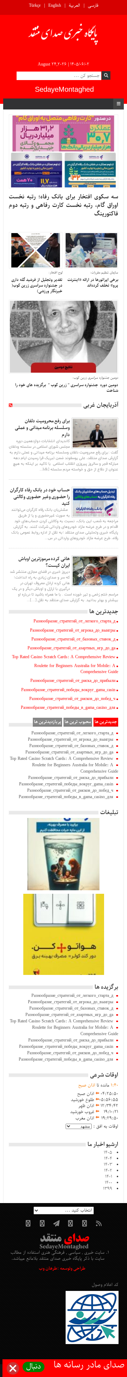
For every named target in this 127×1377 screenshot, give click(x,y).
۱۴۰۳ (108, 1165)
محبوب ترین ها (78, 722)
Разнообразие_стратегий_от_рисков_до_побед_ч (72, 699)
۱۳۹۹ (107, 1189)
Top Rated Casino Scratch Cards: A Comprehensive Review (63, 657)
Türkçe (35, 5)
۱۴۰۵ (108, 1153)
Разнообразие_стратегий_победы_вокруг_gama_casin (68, 690)
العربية (74, 5)
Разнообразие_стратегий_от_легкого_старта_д (74, 621)
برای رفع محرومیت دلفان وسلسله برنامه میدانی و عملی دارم (42, 428)
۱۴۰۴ (108, 1159)
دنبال (33, 1367)
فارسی (93, 5)
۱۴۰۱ (108, 1177)
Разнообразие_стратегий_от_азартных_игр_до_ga (71, 648)
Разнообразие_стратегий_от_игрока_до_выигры (72, 630)
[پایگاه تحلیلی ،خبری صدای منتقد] (63, 36)
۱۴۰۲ (108, 1171)
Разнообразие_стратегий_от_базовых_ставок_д (73, 639)
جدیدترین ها (106, 722)
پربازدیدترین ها (47, 722)
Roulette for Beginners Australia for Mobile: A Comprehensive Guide (76, 669)
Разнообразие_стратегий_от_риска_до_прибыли (72, 681)
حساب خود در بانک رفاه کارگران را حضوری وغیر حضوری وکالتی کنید (40, 497)
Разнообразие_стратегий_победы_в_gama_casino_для (68, 708)
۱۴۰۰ (108, 1183)
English (54, 5)
